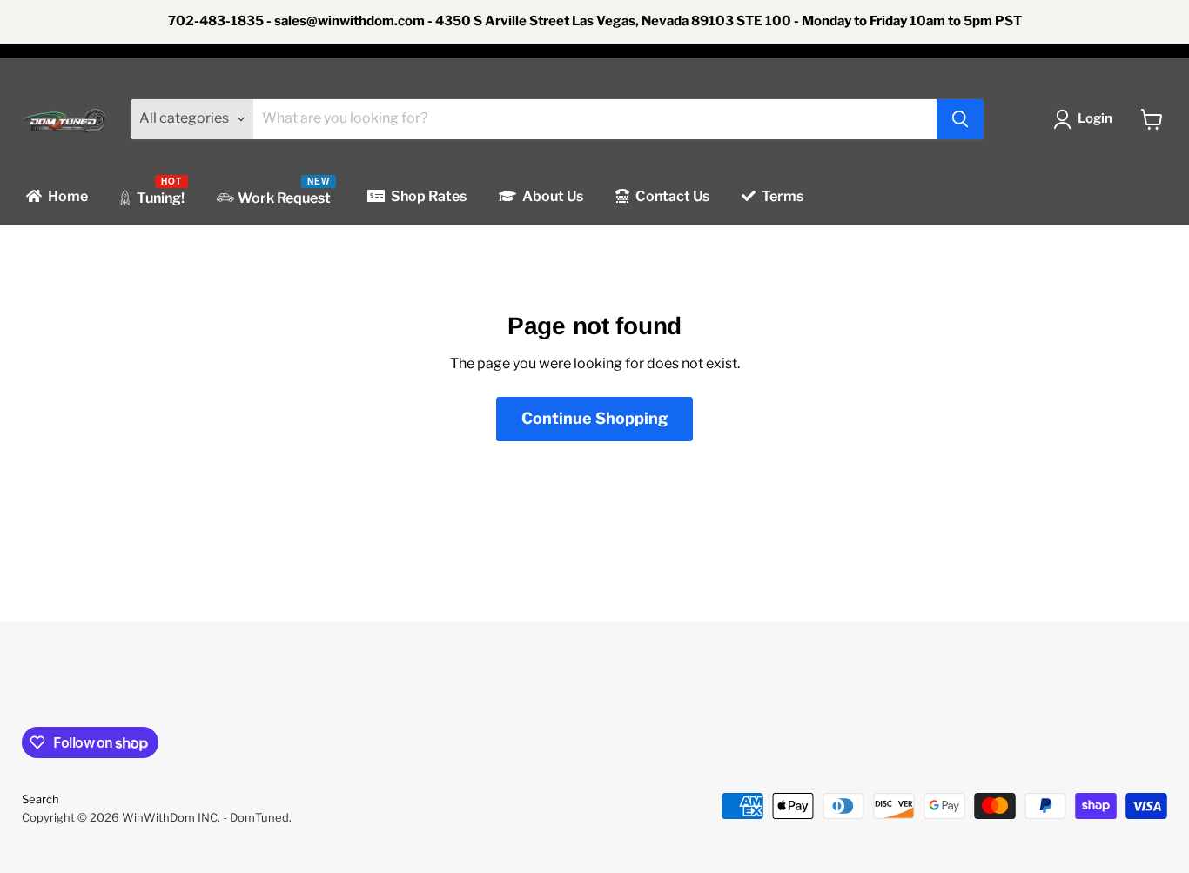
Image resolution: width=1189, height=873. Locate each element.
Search (40, 799)
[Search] (960, 119)
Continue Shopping (594, 418)
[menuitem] (56, 197)
